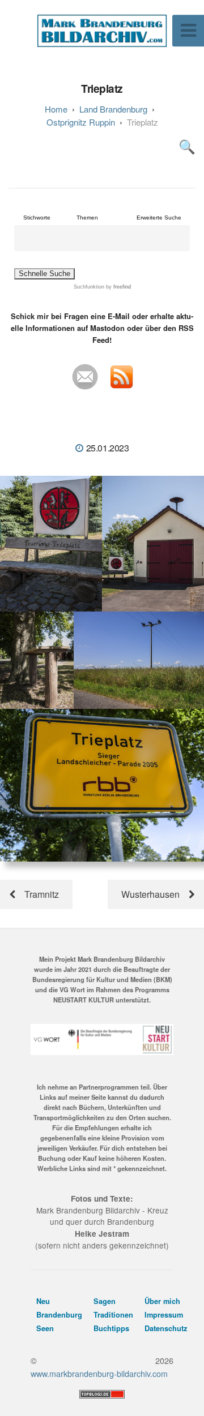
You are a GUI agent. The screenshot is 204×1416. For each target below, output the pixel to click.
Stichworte (36, 217)
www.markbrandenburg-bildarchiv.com (99, 1373)
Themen (87, 217)
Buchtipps (111, 1328)
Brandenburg (59, 1315)
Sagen (105, 1301)
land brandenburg (113, 109)
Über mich (162, 1301)
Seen (45, 1328)
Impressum (163, 1315)
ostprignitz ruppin (80, 122)
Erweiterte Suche (159, 217)
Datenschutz (165, 1328)
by (117, 287)
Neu (43, 1301)
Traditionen (113, 1315)
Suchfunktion (89, 287)
